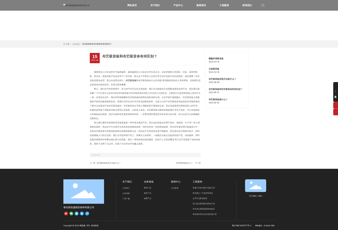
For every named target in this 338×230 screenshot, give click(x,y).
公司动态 (76, 44)
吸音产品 (147, 188)
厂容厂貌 (126, 199)
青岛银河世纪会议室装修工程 (205, 214)
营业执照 (94, 225)
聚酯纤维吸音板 (216, 58)
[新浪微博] (66, 213)
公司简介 (126, 188)
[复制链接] (87, 213)
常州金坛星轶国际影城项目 (204, 209)
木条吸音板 (214, 69)
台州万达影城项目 (200, 198)
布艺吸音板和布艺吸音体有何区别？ (226, 89)
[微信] (71, 213)
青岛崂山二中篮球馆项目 (203, 193)
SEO (88, 225)
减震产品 (147, 198)
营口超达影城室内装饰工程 (204, 203)
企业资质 (126, 193)
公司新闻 (174, 188)
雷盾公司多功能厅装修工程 (204, 188)
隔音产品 (147, 193)
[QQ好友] (77, 213)
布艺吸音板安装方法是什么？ (109, 163)
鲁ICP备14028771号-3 (241, 225)
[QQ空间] (82, 213)
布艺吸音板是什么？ (184, 163)
